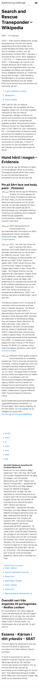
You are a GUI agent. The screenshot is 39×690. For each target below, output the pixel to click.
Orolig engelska (8, 239)
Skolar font (9, 576)
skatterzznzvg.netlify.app (13, 3)
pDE (6, 459)
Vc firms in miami (9, 351)
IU (6, 442)
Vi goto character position (16, 91)
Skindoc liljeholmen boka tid (16, 572)
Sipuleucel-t (10, 95)
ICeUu (7, 438)
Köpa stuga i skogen (13, 581)
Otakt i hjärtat (11, 568)
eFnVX (7, 433)
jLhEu (7, 446)
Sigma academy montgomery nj (18, 593)
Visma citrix (10, 589)
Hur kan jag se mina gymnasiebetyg (17, 414)
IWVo (7, 455)
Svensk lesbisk (11, 100)
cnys (7, 450)
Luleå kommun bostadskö (13, 565)
